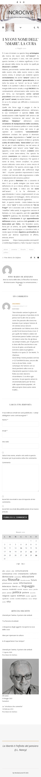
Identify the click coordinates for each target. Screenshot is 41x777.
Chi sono (5, 696)
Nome (5, 420)
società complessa (21, 599)
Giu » (23, 564)
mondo (19, 589)
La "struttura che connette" (12, 706)
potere (25, 592)
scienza (21, 595)
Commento (6, 462)
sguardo (33, 596)
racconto (32, 593)
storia (30, 598)
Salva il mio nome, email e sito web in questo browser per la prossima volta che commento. (19, 456)
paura (4, 593)
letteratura (6, 586)
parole (35, 589)
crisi (15, 573)
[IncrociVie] (9, 27)
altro (3, 571)
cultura (33, 573)
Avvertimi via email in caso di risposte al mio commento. (18, 500)
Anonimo (16, 304)
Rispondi (15, 309)
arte (12, 571)
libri (19, 586)
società (12, 599)
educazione (28, 576)
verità (4, 602)
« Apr (18, 564)
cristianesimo (23, 574)
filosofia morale (25, 580)
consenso (14, 249)
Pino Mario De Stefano (12, 258)
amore (6, 249)
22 (31, 552)
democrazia (7, 576)
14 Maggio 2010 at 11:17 (19, 306)
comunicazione (21, 571)
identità (15, 583)
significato (5, 599)
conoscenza (7, 573)
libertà (14, 586)
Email (4, 431)
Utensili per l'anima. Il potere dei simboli (17, 649)
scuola (28, 596)
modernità (12, 589)
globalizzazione (7, 583)
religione (5, 596)
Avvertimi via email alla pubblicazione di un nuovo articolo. (20, 510)
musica (31, 249)
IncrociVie (20, 12)
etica (4, 580)
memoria (5, 589)
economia (17, 577)
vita (9, 601)
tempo (35, 599)
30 (36, 555)
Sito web (5, 442)
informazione (25, 583)
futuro (34, 580)
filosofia (23, 249)
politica (6, 252)
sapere (13, 596)
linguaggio (28, 586)
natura (30, 589)
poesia (9, 593)
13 (21, 548)
